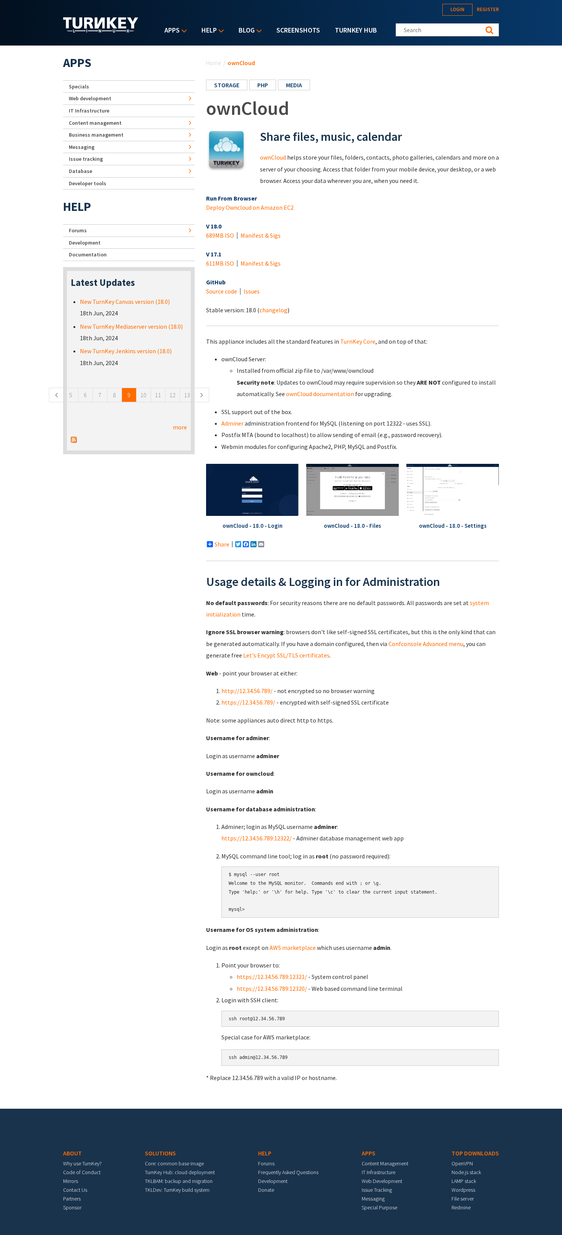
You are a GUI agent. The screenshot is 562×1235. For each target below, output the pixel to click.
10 (143, 395)
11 (158, 395)
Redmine (461, 1207)
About (72, 1153)
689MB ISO (220, 235)
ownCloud (273, 157)
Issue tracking (86, 158)
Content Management (385, 1163)
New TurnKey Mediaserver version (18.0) (131, 326)
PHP (262, 85)
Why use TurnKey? (82, 1163)
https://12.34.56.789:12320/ (272, 988)
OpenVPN (462, 1163)
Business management (96, 134)
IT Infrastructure (89, 110)
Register (488, 9)
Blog (245, 31)
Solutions (160, 1153)
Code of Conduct (82, 1172)
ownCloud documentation (320, 394)
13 (187, 395)
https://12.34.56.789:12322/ (256, 838)
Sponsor (72, 1207)
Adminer (232, 423)
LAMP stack (464, 1181)
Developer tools (87, 183)
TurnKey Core (357, 341)
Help (207, 31)
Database (80, 171)
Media (294, 85)
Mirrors (70, 1181)
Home (213, 63)
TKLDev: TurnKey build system (177, 1189)
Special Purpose (379, 1207)
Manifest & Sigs (260, 235)
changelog (273, 310)
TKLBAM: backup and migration (179, 1181)
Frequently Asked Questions (288, 1172)
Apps (170, 31)
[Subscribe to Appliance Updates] (74, 438)
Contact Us (75, 1189)
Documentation (88, 254)
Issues (252, 291)
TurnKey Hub (356, 30)
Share (221, 544)
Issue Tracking (377, 1189)
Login (457, 9)
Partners (72, 1198)
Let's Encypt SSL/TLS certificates (286, 655)
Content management (95, 122)
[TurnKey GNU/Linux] (100, 30)
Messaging (81, 147)
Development (85, 242)
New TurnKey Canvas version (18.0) (125, 301)
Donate (266, 1189)
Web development (90, 98)
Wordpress (463, 1189)
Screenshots (298, 30)
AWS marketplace (293, 947)
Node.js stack (466, 1172)
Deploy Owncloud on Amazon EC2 (250, 207)
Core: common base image (174, 1163)
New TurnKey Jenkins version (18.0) (126, 351)
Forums (78, 230)
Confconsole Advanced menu (425, 644)
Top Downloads (475, 1153)
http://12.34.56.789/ (247, 691)
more (180, 427)
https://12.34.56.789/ (248, 702)
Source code (221, 291)
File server (463, 1198)
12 (172, 395)
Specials (79, 86)
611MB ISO (220, 263)
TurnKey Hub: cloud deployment (180, 1172)
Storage (226, 85)
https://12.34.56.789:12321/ (272, 976)
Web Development (382, 1181)
